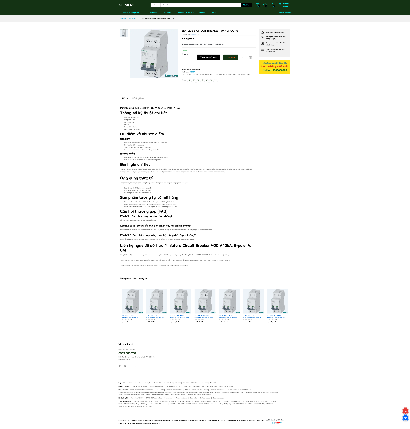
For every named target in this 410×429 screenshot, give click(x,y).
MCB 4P (172, 404)
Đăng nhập (286, 3)
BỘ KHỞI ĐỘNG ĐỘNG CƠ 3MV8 (240, 404)
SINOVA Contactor (161, 404)
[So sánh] (250, 58)
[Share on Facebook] (189, 81)
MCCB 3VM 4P (259, 404)
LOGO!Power (195, 383)
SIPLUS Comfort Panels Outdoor (196, 390)
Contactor (193, 398)
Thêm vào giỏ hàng (208, 57)
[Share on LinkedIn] (202, 81)
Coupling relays (218, 398)
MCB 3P (273, 401)
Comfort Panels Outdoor (174, 390)
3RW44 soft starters (174, 386)
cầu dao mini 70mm (205, 74)
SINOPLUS (269, 404)
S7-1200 (178, 383)
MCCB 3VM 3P (204, 404)
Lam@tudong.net (124, 359)
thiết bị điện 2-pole (243, 74)
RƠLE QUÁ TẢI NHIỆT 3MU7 (187, 404)
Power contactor (182, 398)
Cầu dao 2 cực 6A (192, 74)
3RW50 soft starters (191, 386)
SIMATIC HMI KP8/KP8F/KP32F (157, 394)
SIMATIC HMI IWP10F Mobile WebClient (131, 394)
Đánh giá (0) (138, 98)
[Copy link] (215, 81)
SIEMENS (194, 34)
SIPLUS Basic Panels (178, 394)
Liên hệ (213, 13)
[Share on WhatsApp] (207, 81)
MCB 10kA (216, 74)
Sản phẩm (167, 13)
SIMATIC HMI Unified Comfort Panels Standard (181, 392)
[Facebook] (120, 365)
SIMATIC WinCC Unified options (209, 392)
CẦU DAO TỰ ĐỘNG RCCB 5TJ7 (257, 401)
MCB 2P (192, 72)
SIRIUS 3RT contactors (154, 398)
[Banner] (274, 67)
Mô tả (125, 98)
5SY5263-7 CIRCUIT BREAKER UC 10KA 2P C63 (204, 316)
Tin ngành (201, 13)
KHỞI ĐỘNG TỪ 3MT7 (126, 404)
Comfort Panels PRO (217, 390)
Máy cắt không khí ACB (144, 404)
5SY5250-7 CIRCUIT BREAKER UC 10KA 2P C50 (155, 316)
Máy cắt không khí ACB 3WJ (143, 401)
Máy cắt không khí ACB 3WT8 (165, 401)
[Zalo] (405, 417)
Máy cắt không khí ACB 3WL (211, 401)
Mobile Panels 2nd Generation (233, 392)
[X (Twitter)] (125, 365)
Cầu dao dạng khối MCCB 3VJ (189, 401)
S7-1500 (186, 383)
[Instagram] (135, 365)
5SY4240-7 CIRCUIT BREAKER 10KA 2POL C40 (276, 316)
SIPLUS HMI (160, 390)
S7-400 (213, 383)
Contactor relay (205, 398)
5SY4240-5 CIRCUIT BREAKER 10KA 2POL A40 (252, 316)
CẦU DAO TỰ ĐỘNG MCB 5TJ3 (233, 401)
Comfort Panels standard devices (142, 390)
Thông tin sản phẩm (184, 13)
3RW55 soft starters (225, 386)
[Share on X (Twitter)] (194, 81)
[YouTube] (130, 365)
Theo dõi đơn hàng (284, 13)
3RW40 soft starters (156, 386)
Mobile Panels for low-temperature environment (262, 392)
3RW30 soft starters (139, 386)
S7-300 (205, 383)
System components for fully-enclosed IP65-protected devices (141, 392)
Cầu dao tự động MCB (219, 404)
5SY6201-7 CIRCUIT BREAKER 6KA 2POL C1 (130, 316)
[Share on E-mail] (211, 81)
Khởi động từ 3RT (137, 398)
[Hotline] (405, 411)
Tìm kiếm (246, 5)
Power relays (169, 398)
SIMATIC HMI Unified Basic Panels (199, 394)
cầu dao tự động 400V (228, 74)
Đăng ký (285, 6)
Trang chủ (154, 13)
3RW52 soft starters (208, 386)
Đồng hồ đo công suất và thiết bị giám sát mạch (135, 406)
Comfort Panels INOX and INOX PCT (239, 390)
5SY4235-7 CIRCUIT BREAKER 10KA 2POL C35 (228, 316)
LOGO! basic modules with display (139, 383)
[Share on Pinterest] (198, 81)
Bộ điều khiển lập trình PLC (163, 383)
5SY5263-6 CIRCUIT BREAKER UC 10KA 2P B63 (179, 316)
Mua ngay (231, 57)
